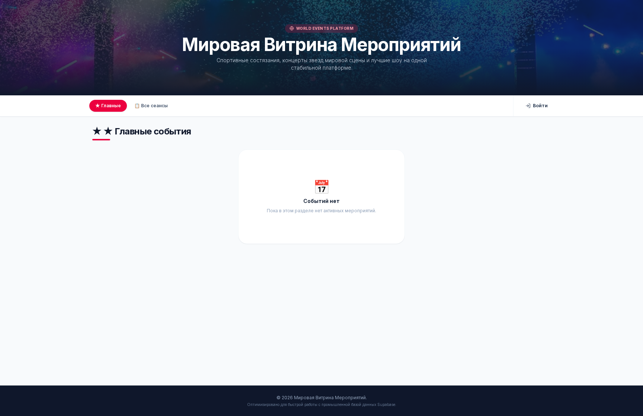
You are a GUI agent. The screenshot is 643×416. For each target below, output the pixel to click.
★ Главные (108, 105)
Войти (540, 105)
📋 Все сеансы (151, 105)
